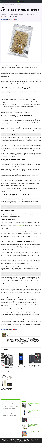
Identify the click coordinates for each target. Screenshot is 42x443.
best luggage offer (21, 225)
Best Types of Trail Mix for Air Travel (10, 406)
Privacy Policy (25, 441)
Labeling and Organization (8, 411)
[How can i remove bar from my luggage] (21, 353)
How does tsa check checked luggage (6, 370)
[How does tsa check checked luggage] (7, 353)
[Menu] (1, 1)
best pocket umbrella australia (13, 150)
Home (2, 4)
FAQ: (4, 419)
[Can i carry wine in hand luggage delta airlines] (35, 353)
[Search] (40, 1)
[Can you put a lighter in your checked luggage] (7, 374)
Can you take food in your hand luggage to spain (34, 432)
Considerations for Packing (9, 413)
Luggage (5, 4)
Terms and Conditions (18, 441)
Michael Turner (4, 16)
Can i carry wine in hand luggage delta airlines (34, 366)
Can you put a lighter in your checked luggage (6, 389)
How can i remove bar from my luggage (20, 367)
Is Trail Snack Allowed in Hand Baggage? (11, 401)
